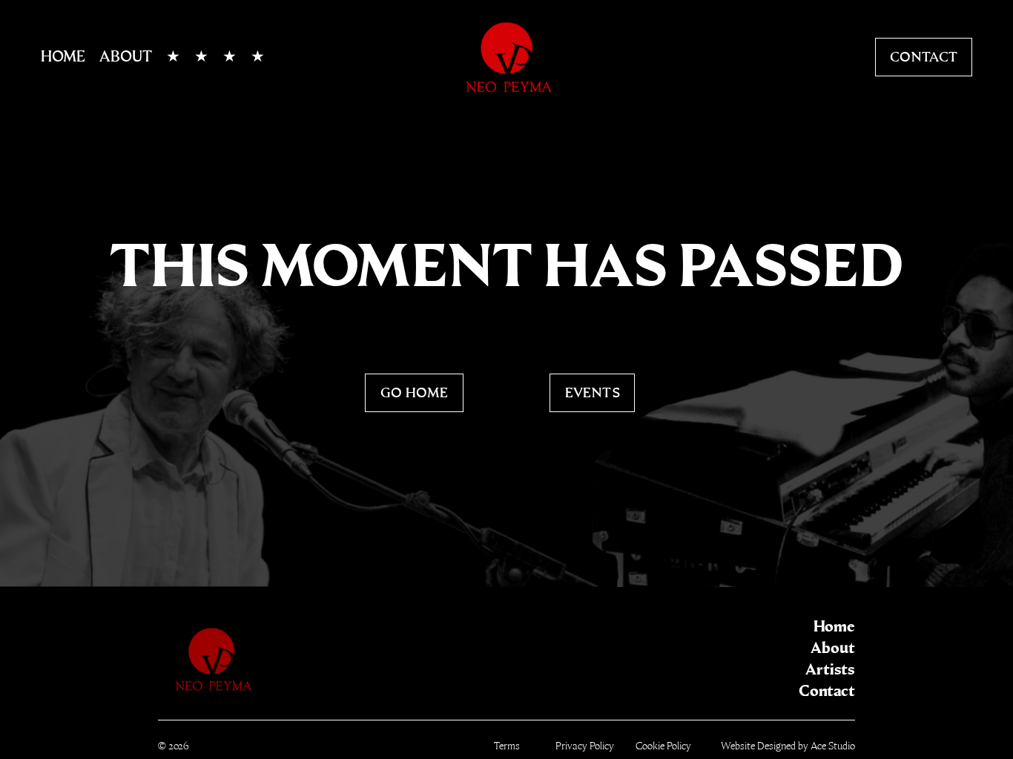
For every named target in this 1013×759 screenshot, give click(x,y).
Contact (924, 57)
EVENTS (592, 392)
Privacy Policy (584, 745)
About (125, 56)
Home (63, 56)
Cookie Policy (663, 745)
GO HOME (414, 392)
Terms (507, 745)
